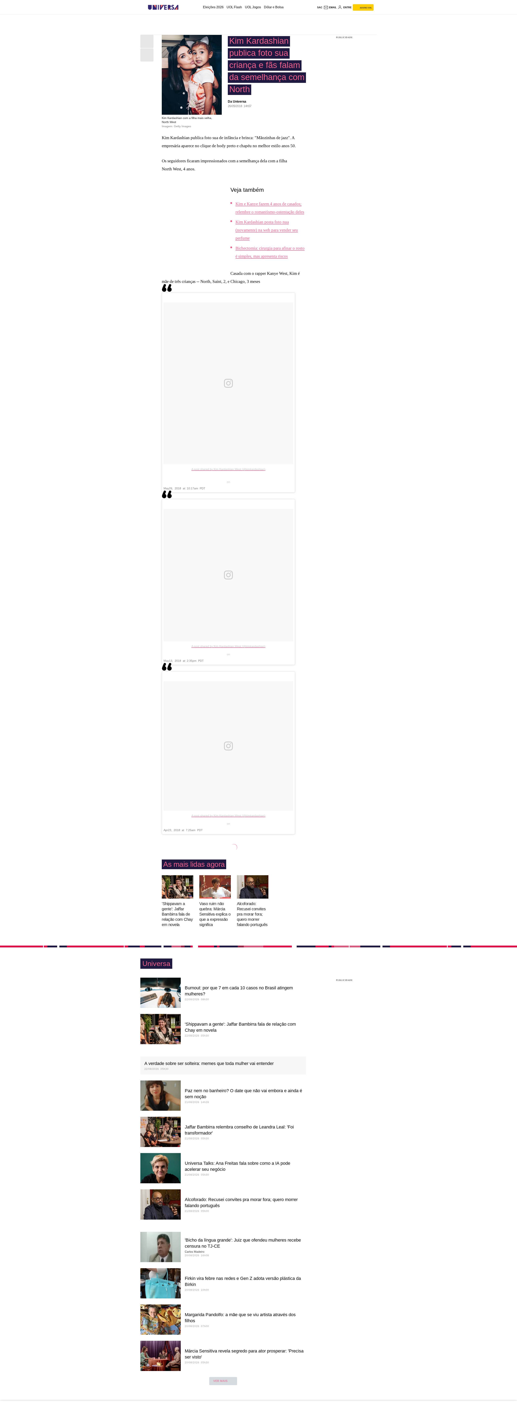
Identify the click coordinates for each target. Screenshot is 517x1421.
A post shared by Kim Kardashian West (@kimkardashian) (228, 469)
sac (319, 7)
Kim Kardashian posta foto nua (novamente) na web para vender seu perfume (266, 230)
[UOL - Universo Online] (181, 7)
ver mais (220, 1380)
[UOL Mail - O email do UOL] (330, 7)
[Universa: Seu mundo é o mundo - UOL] (163, 7)
